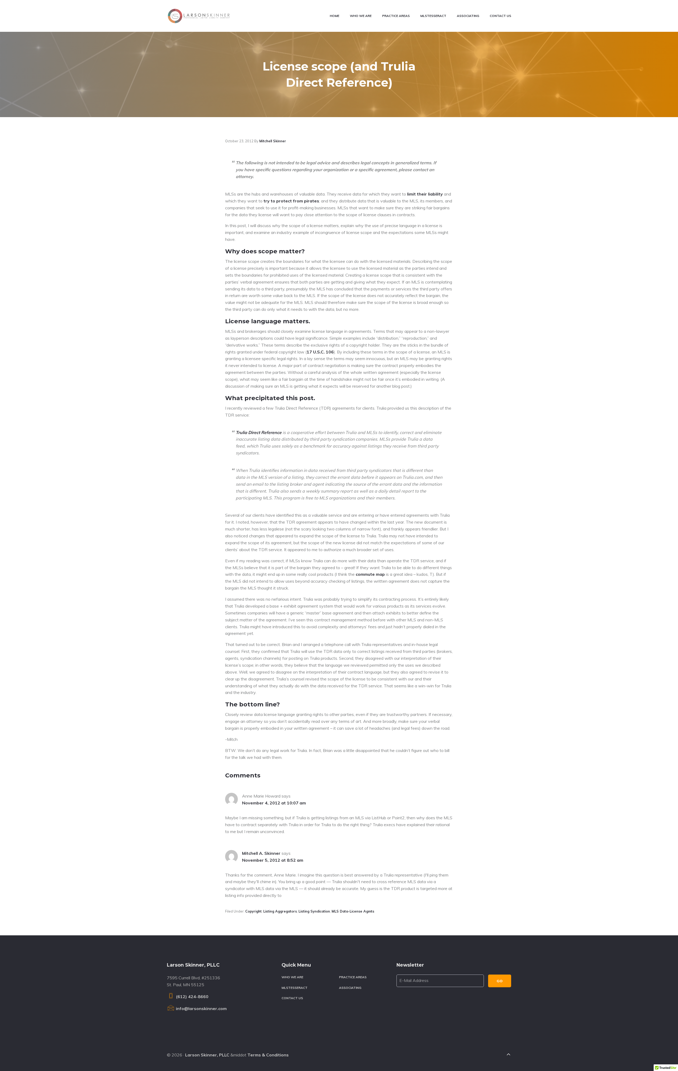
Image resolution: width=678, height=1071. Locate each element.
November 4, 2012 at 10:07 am (274, 803)
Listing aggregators (280, 911)
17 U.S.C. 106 (320, 352)
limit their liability (425, 194)
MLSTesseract (294, 988)
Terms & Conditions (268, 1054)
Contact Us (292, 998)
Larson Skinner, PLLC (207, 1054)
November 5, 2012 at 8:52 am (272, 860)
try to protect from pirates (291, 200)
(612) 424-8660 (191, 996)
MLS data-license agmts (353, 911)
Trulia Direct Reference (259, 432)
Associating (350, 988)
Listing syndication (314, 911)
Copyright (253, 911)
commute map (370, 574)
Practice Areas (353, 977)
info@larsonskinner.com (201, 1008)
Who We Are (292, 977)
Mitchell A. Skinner (261, 853)
